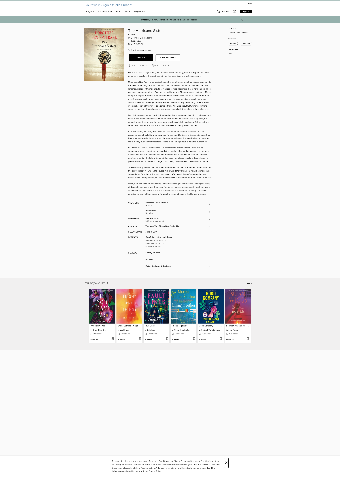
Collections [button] (104, 11)
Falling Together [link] (179, 326)
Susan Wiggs (233, 330)
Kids (118, 11)
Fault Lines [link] (150, 326)
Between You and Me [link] (235, 326)
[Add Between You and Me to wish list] (248, 339)
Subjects (90, 11)
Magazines (139, 11)
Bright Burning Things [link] (128, 326)
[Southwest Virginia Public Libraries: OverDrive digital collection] (109, 5)
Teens (127, 11)
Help (250, 4)
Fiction (233, 44)
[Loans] (235, 12)
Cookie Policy (155, 471)
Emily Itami (151, 330)
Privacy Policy (179, 461)
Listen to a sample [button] (168, 58)
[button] (222, 12)
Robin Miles (136, 41)
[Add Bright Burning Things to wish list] (139, 339)
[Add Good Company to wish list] (221, 339)
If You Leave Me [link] (97, 326)
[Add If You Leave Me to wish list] (112, 339)
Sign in (246, 11)
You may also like (95, 283)
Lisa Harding (124, 330)
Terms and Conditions (159, 461)
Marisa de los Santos (182, 330)
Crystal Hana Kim (99, 330)
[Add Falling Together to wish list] (194, 339)
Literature (246, 44)
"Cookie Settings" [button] (149, 468)
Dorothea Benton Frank (141, 38)
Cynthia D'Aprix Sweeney (210, 330)
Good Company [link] (206, 326)
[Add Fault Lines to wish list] (166, 339)
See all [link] (250, 283)
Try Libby (145, 19)
